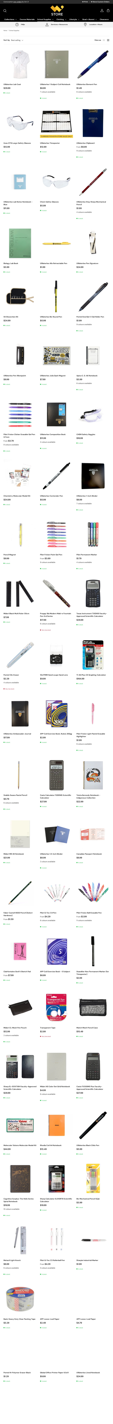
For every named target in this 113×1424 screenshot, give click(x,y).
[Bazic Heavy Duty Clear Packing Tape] (20, 1299)
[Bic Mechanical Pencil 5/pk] (92, 1178)
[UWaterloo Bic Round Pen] (56, 296)
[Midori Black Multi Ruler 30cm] (20, 593)
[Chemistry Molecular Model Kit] (20, 475)
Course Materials (27, 19)
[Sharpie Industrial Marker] (92, 1240)
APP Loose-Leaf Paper (49, 1319)
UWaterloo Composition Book (53, 434)
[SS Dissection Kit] (20, 296)
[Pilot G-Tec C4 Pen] (56, 892)
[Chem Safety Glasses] (56, 181)
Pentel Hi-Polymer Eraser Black (17, 1372)
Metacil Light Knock (12, 1260)
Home (5, 30)
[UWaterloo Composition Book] (56, 414)
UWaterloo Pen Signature (87, 263)
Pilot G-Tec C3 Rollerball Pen (52, 1260)
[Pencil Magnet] (20, 534)
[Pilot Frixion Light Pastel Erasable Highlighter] (92, 713)
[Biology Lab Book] (20, 243)
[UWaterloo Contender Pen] (56, 475)
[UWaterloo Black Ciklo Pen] (92, 1125)
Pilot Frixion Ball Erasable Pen (89, 913)
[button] (108, 10)
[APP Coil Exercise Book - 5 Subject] (56, 951)
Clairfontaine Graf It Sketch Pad (17, 971)
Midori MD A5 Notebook (14, 854)
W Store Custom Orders (100, 2)
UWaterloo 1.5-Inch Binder (51, 854)
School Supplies (14, 30)
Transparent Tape (47, 1028)
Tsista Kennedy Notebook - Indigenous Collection (88, 796)
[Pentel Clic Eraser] (20, 654)
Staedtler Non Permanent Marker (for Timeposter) (92, 972)
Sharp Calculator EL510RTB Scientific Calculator (56, 1200)
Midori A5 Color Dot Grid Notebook (55, 1086)
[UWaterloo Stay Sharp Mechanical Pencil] (92, 181)
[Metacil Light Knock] (20, 1240)
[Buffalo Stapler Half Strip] (56, 1406)
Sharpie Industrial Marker (87, 1260)
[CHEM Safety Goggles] (92, 414)
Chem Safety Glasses (49, 202)
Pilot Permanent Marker (86, 555)
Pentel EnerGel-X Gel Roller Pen (90, 317)
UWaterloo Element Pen (86, 84)
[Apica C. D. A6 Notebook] (92, 355)
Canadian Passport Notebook (89, 854)
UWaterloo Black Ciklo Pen (87, 1145)
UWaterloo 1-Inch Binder (87, 496)
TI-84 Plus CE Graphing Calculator (91, 675)
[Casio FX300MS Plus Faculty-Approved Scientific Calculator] (92, 1066)
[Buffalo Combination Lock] (92, 1406)
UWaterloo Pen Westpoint (15, 376)
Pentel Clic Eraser (11, 675)
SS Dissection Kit (11, 317)
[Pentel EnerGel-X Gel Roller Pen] (92, 296)
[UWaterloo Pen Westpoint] (20, 355)
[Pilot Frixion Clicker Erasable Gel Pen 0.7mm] (20, 414)
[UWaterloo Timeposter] (56, 123)
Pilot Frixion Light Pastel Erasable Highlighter (90, 735)
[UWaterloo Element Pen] (92, 64)
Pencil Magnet (10, 555)
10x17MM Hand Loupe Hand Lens (54, 675)
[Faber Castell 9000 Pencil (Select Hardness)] (20, 892)
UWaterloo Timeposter (50, 143)
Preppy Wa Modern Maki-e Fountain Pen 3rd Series (55, 614)
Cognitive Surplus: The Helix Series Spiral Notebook (19, 1200)
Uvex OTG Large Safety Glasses (17, 143)
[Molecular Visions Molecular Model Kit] (20, 1125)
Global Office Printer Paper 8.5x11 (54, 1372)
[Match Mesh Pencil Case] (92, 1007)
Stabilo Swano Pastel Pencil (15, 795)
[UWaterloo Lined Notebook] (92, 1352)
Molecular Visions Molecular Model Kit (20, 1145)
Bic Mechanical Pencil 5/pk (88, 1199)
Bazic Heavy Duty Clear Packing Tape (19, 1319)
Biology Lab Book (11, 263)
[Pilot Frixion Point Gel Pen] (56, 534)
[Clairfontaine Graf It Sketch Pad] (20, 951)
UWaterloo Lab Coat (12, 84)
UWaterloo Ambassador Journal (17, 734)
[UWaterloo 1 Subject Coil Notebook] (56, 64)
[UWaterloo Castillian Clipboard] (20, 1406)
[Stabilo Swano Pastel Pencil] (20, 775)
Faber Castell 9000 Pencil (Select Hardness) (18, 914)
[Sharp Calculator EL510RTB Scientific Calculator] (56, 1178)
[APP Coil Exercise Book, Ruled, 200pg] (56, 713)
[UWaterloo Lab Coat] (20, 64)
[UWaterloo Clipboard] (92, 123)
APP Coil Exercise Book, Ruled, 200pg (56, 734)
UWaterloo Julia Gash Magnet (53, 376)
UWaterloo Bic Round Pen (51, 317)
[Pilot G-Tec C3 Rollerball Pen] (56, 1240)
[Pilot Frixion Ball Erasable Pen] (92, 892)
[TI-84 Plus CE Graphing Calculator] (92, 654)
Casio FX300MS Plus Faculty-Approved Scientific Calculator (89, 1087)
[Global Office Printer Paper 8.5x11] (56, 1352)
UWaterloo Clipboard (85, 143)
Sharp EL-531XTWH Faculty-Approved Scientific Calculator (20, 1087)
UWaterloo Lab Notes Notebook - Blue (18, 203)
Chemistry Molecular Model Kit (17, 496)
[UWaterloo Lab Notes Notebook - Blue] (20, 181)
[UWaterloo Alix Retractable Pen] (56, 243)
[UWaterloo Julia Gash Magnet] (56, 355)
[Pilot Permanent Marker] (92, 534)
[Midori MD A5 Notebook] (20, 834)
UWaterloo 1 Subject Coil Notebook (55, 84)
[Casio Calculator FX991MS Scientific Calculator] (56, 775)
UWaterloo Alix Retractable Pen (53, 263)
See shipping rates (32, 2)
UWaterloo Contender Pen (51, 496)
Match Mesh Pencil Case (87, 1028)
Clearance (104, 19)
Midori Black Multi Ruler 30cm (16, 613)
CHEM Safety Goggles (85, 434)
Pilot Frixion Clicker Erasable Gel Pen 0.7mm (19, 435)
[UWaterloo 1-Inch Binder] (92, 475)
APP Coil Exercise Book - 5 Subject (55, 971)
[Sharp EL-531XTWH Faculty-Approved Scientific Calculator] (20, 1066)
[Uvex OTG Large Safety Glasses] (20, 123)
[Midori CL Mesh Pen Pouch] (20, 1007)
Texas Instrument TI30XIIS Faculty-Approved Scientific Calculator (91, 614)
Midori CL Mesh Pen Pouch (15, 1028)
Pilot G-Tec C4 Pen (48, 913)
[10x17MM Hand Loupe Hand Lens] (56, 654)
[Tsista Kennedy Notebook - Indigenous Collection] (92, 775)
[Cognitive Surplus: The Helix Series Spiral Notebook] (20, 1178)
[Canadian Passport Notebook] (92, 834)
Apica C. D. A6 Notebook (86, 376)
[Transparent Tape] (56, 1007)
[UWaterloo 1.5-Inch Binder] (56, 834)
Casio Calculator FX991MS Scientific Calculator (55, 796)
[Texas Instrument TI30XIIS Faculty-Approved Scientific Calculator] (92, 593)
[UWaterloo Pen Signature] (92, 243)
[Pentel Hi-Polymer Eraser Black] (20, 1352)
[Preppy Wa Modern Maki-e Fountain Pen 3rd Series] (56, 593)
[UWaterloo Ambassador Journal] (20, 713)
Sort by (7, 40)
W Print (85, 2)
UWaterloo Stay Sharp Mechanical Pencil (91, 203)
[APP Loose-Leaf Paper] (56, 1299)
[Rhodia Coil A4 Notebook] (56, 1125)
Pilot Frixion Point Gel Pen (51, 555)
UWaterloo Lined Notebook (88, 1372)
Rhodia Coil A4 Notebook (50, 1145)
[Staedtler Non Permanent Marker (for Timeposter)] (92, 951)
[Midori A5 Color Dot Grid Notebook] (56, 1066)
